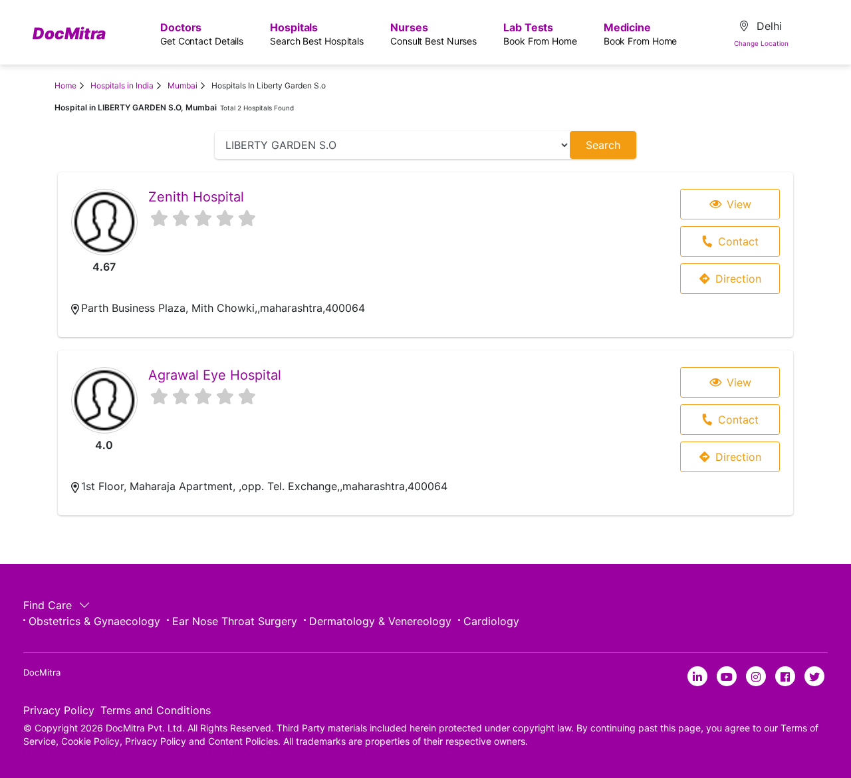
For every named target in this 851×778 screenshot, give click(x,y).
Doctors (201, 34)
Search (603, 145)
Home (65, 85)
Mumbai (182, 85)
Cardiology (491, 621)
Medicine (640, 34)
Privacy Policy (58, 710)
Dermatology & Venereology (380, 621)
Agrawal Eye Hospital (214, 375)
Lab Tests (540, 34)
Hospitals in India (122, 85)
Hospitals (317, 34)
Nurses (433, 34)
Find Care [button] (49, 605)
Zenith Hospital (196, 197)
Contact (738, 241)
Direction (738, 278)
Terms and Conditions (155, 710)
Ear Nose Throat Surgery (234, 621)
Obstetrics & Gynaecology (94, 621)
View (739, 204)
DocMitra (69, 33)
